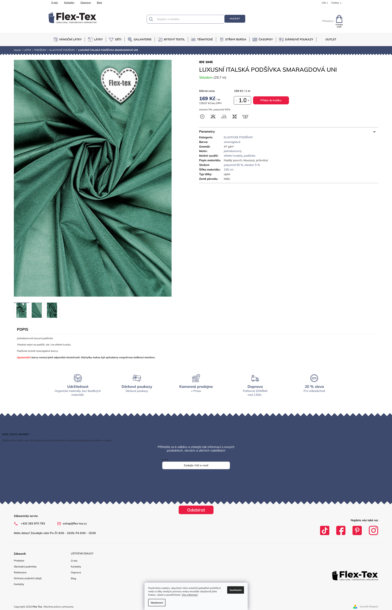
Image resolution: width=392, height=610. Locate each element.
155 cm (229, 169)
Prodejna (19, 560)
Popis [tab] (22, 329)
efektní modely (233, 155)
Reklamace (20, 572)
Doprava (86, 2)
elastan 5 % (252, 165)
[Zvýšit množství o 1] (248, 100)
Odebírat (196, 510)
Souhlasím (236, 590)
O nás (54, 2)
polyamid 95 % (233, 165)
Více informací (190, 594)
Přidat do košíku (271, 100)
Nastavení (157, 602)
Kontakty (69, 2)
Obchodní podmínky (25, 566)
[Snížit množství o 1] (236, 100)
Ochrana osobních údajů (28, 578)
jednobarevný (233, 151)
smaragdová (232, 142)
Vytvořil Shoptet (369, 606)
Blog (99, 2)
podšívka (249, 155)
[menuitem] (69, 39)
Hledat (235, 18)
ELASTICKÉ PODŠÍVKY (238, 137)
